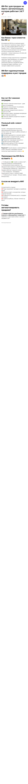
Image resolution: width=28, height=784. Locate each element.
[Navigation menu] (25, 2)
